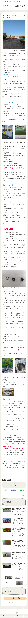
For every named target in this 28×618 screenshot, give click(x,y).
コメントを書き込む (14, 598)
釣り (9, 479)
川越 (5, 479)
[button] (25, 355)
